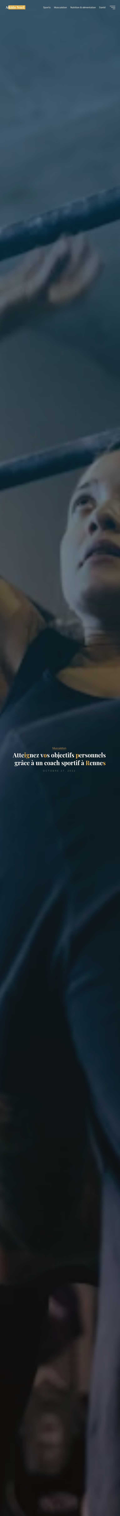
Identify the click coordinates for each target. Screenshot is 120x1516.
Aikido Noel (15, 7)
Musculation (59, 748)
